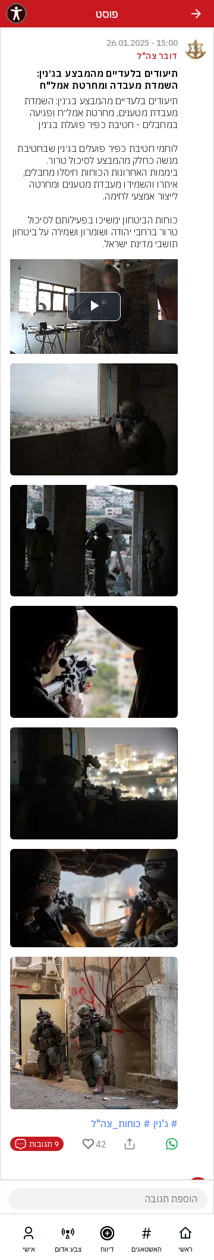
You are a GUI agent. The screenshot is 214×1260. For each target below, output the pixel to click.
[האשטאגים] (146, 1235)
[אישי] (28, 1235)
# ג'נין (165, 1123)
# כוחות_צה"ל (120, 1123)
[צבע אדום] (67, 1235)
